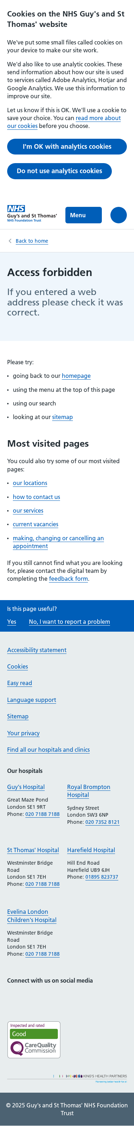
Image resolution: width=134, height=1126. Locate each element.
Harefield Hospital (91, 850)
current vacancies (35, 524)
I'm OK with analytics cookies (67, 146)
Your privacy (23, 733)
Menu (78, 215)
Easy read (19, 682)
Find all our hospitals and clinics (48, 749)
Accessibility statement (36, 650)
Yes (11, 621)
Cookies (17, 666)
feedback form (68, 578)
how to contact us (36, 496)
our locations (30, 482)
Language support (31, 699)
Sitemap (18, 716)
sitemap (62, 417)
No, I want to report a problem (69, 621)
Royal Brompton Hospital (88, 790)
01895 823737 (101, 877)
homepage (76, 375)
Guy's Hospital (26, 786)
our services (28, 510)
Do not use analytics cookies (59, 171)
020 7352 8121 (102, 822)
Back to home (32, 241)
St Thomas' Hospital (33, 850)
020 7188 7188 (42, 814)
